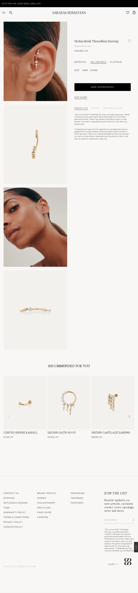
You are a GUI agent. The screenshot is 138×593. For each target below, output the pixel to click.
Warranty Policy (15, 512)
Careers (42, 517)
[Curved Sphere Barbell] (25, 402)
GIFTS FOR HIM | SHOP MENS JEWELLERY (21, 3)
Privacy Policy (13, 521)
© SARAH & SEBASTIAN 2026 (20, 566)
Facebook (77, 497)
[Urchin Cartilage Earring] (112, 402)
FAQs (7, 507)
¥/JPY (111, 564)
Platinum (116, 62)
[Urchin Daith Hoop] (68, 402)
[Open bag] (134, 12)
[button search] (10, 12)
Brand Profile (46, 493)
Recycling (44, 507)
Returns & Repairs (15, 502)
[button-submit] (133, 520)
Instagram (77, 493)
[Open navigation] (4, 12)
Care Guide (44, 512)
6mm (85, 70)
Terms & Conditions (16, 517)
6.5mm (94, 70)
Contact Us (11, 493)
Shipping (9, 497)
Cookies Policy (13, 526)
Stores (41, 497)
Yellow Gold (98, 62)
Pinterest (77, 502)
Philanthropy (46, 502)
